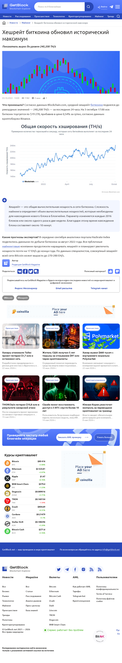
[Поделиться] (19, 271)
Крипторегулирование (80, 16)
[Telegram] (67, 569)
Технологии (59, 16)
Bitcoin (52, 586)
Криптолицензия (81, 601)
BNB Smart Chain (57, 624)
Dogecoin (53, 620)
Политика (7, 620)
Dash (51, 605)
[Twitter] (58, 569)
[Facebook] (75, 569)
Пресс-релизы (33, 605)
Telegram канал (99, 288)
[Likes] (110, 271)
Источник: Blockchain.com (111, 192)
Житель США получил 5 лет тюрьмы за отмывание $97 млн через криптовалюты (60, 355)
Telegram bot (79, 596)
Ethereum (54, 591)
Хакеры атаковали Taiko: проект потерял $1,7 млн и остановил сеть (17, 355)
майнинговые (11, 246)
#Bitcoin (8, 298)
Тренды (111, 16)
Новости (7, 16)
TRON (52, 615)
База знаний (32, 610)
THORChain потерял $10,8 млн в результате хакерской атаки (20, 406)
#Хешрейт (23, 298)
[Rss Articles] (99, 569)
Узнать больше (104, 437)
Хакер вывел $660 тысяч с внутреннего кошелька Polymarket (98, 355)
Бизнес (5, 591)
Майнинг (99, 16)
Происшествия (41, 16)
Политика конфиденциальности (107, 587)
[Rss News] (91, 569)
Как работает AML (81, 586)
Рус (118, 630)
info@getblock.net (111, 549)
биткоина (97, 104)
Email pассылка (64, 288)
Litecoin (53, 610)
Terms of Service (104, 594)
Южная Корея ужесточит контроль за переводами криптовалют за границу (97, 407)
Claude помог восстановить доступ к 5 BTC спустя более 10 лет (60, 407)
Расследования (23, 16)
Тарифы (77, 591)
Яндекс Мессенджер (26, 288)
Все (4, 586)
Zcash (52, 601)
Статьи (29, 591)
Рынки (5, 596)
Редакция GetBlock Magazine (26, 264)
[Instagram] (83, 569)
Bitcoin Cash (55, 596)
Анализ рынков (33, 601)
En (118, 634)
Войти (104, 6)
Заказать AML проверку (69, 437)
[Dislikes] (117, 271)
